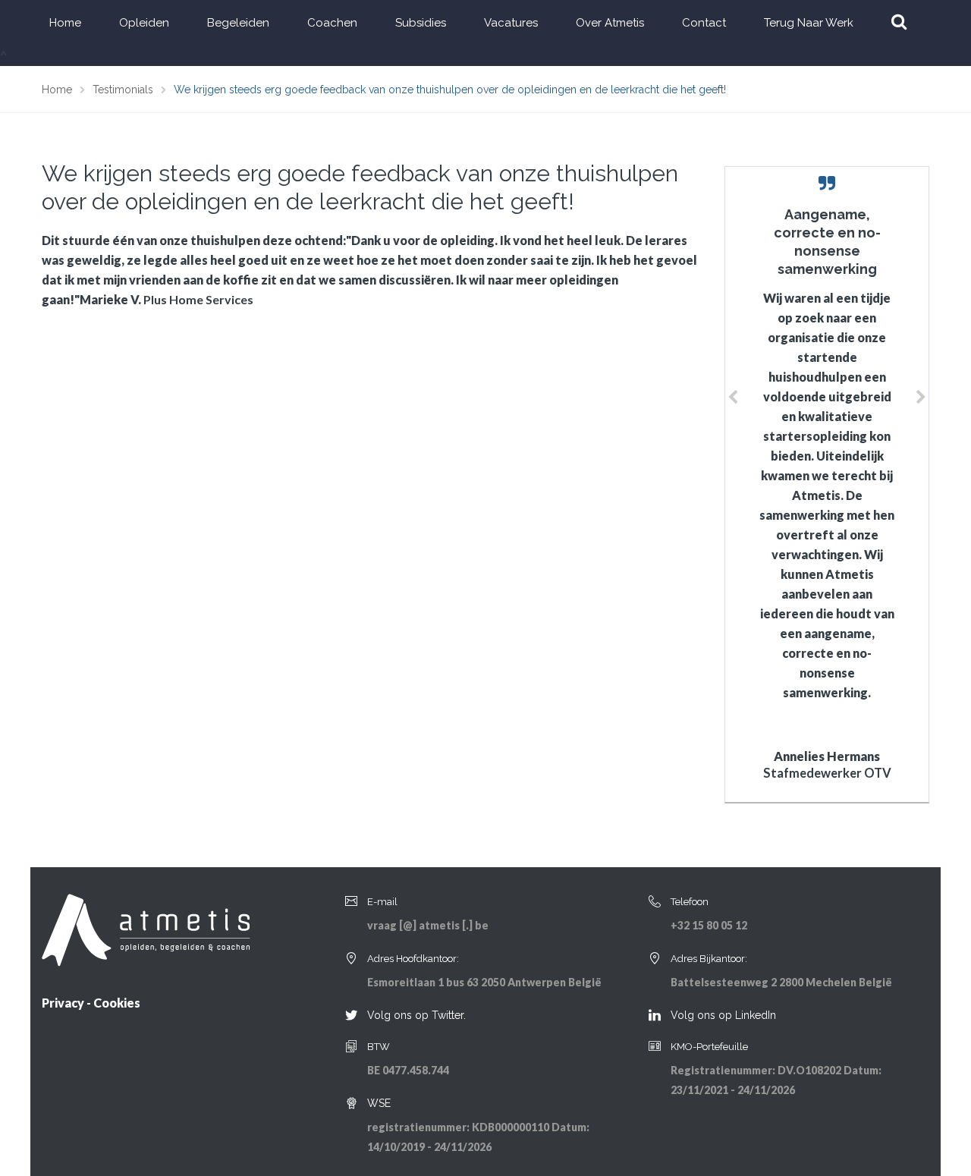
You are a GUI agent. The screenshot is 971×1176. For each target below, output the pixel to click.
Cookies (116, 1002)
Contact (704, 23)
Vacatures (511, 23)
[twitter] (351, 1016)
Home (65, 23)
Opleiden (144, 23)
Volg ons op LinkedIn (723, 1015)
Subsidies (420, 23)
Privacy (63, 1002)
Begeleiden (238, 23)
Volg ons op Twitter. (416, 1015)
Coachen (332, 23)
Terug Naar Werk (808, 23)
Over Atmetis (610, 23)
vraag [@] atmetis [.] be (428, 925)
